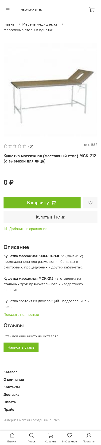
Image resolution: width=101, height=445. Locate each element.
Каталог (10, 372)
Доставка (11, 394)
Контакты (12, 387)
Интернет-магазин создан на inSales (32, 420)
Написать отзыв (21, 347)
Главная (10, 24)
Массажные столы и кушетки (28, 29)
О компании (14, 379)
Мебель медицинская (40, 24)
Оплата (10, 402)
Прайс (9, 409)
